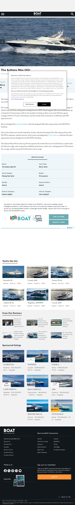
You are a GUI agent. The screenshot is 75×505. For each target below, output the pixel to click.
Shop (55, 444)
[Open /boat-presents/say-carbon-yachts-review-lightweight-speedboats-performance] (56, 335)
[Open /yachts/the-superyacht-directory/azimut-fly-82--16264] (62, 272)
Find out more (58, 217)
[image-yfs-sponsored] (6, 362)
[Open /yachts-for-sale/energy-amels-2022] (62, 356)
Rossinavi (6, 368)
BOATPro (57, 441)
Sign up (54, 477)
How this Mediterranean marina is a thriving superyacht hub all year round (43, 322)
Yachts (40, 439)
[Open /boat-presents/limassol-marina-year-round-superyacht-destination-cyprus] (32, 322)
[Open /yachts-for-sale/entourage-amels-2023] (62, 406)
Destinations (42, 447)
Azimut (4, 185)
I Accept (44, 104)
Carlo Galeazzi (53, 135)
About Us (7, 441)
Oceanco (55, 392)
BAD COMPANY (34, 389)
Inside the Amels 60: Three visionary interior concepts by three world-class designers (19, 335)
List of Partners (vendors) (17, 99)
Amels (54, 368)
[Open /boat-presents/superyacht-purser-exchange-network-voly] (7, 322)
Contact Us (7, 444)
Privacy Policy (8, 455)
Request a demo (59, 222)
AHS (53, 389)
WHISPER (32, 364)
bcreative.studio (59, 450)
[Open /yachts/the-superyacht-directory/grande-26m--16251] (62, 294)
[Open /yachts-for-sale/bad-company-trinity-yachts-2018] (37, 381)
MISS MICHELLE (35, 414)
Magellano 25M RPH (35, 303)
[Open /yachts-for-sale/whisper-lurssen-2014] (37, 356)
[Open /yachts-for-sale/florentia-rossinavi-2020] (13, 356)
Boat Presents (42, 452)
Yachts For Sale (43, 441)
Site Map (57, 447)
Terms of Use (8, 450)
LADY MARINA (9, 389)
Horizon (30, 417)
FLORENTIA (8, 364)
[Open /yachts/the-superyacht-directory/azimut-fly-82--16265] (13, 294)
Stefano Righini (22, 124)
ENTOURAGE (57, 414)
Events (56, 439)
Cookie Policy (8, 452)
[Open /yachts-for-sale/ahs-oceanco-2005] (62, 381)
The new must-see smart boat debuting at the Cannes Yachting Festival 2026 (42, 335)
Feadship (6, 392)
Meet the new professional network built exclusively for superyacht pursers (19, 322)
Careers (6, 447)
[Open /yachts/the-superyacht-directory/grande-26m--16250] (37, 272)
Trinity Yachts (32, 392)
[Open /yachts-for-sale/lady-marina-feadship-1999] (13, 381)
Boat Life (41, 450)
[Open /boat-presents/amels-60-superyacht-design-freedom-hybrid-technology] (7, 335)
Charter (40, 444)
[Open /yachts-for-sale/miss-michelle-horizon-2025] (37, 406)
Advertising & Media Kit (12, 439)
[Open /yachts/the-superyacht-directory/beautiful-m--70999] (13, 272)
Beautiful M (7, 280)
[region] (37, 90)
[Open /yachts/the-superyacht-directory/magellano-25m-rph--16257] (37, 294)
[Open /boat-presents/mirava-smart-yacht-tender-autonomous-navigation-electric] (32, 335)
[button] (2, 41)
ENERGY (55, 364)
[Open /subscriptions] (17, 481)
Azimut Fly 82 (57, 280)
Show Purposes (30, 104)
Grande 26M (32, 280)
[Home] (37, 14)
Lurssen (30, 368)
